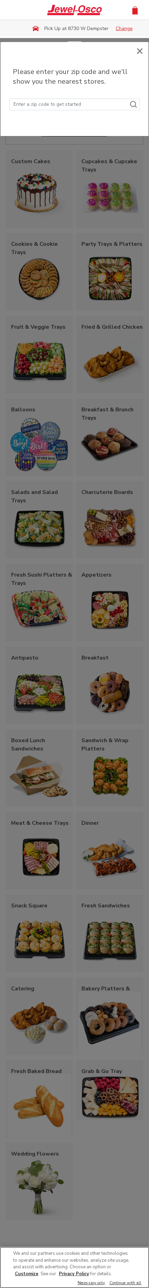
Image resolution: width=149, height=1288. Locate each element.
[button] (135, 10)
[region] (74, 1267)
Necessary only (91, 1283)
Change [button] (124, 28)
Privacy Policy (74, 1274)
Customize (26, 1274)
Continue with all (125, 1283)
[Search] (134, 104)
